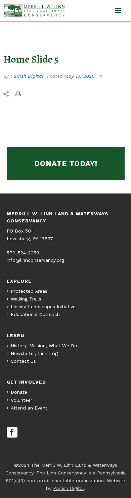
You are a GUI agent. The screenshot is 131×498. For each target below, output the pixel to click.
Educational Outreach (35, 314)
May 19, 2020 (79, 76)
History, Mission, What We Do (44, 345)
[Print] (21, 93)
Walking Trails (26, 298)
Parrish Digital (26, 76)
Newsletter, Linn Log (34, 353)
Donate (19, 392)
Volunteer (21, 400)
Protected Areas (29, 291)
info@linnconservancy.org (35, 260)
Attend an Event (29, 408)
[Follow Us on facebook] (12, 432)
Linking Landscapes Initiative (43, 306)
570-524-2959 (23, 252)
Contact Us (23, 361)
